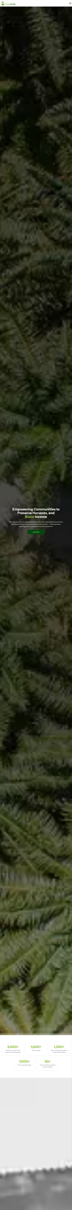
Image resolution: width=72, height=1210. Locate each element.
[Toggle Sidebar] (70, 3)
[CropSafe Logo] (9, 3)
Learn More (36, 532)
